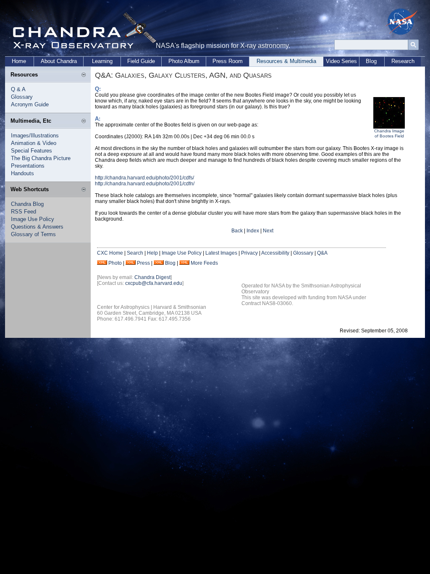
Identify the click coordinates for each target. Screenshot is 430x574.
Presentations (28, 166)
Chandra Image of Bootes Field (389, 133)
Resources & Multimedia (286, 61)
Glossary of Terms (33, 234)
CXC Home (110, 253)
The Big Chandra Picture (41, 158)
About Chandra (59, 61)
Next (268, 231)
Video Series (341, 61)
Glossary (22, 97)
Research (402, 61)
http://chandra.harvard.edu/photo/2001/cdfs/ (144, 178)
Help (152, 253)
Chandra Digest (152, 277)
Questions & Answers (37, 227)
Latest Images (221, 253)
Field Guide (141, 61)
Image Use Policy (32, 219)
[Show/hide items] (83, 75)
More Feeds (204, 263)
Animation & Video (33, 143)
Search (135, 253)
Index (252, 231)
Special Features (31, 150)
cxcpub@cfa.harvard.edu (153, 283)
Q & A (18, 89)
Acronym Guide (30, 104)
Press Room (227, 61)
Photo (115, 263)
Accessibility (275, 253)
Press (143, 263)
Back (237, 231)
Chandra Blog (27, 204)
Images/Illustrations (35, 135)
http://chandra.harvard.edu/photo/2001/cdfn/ (144, 184)
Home (19, 61)
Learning (102, 61)
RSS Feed (23, 211)
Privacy (249, 253)
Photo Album (183, 61)
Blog (371, 61)
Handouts (22, 173)
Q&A (322, 253)
